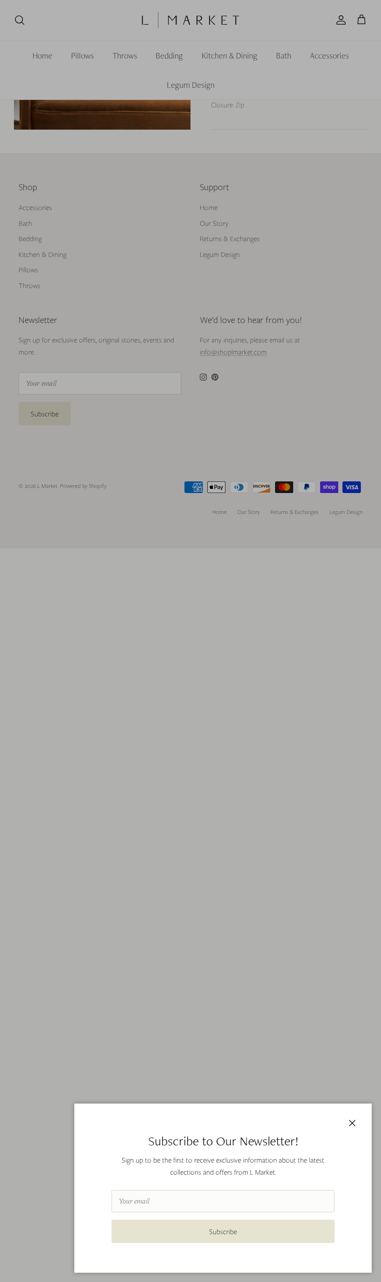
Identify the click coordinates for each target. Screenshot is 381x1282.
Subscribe (223, 1231)
